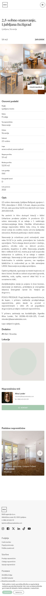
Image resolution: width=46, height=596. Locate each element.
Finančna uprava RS (8, 581)
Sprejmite (7, 592)
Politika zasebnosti (8, 548)
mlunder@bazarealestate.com (24, 396)
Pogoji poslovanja (8, 545)
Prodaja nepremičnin (9, 558)
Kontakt (24, 408)
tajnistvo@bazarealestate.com (12, 523)
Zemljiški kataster (7, 578)
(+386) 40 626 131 (8, 520)
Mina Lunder (20, 393)
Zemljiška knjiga (7, 575)
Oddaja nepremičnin (9, 561)
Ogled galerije (36, 87)
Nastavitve (18, 592)
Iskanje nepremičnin (8, 564)
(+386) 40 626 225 (22, 399)
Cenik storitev (6, 542)
